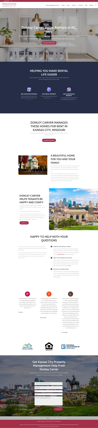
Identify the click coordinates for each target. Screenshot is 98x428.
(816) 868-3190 (60, 254)
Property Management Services (52, 5)
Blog (86, 5)
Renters (68, 5)
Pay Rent (91, 5)
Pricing (63, 5)
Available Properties (49, 42)
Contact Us (80, 5)
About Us (74, 5)
